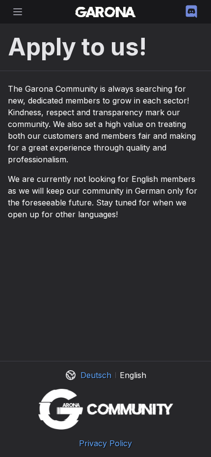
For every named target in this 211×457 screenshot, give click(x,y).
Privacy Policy (105, 443)
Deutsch (95, 375)
